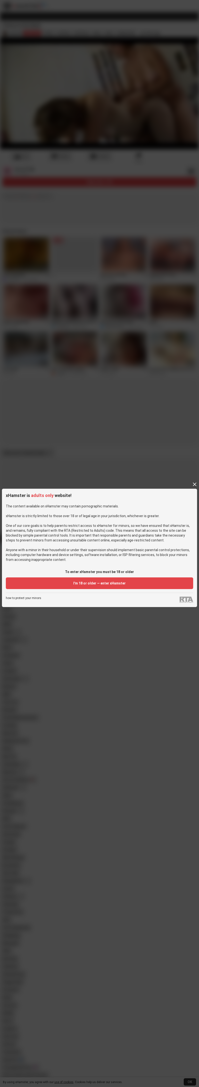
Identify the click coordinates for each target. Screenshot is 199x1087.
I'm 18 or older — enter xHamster (99, 583)
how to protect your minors (23, 598)
